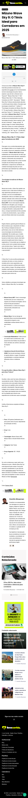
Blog (3, 742)
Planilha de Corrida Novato (9, 758)
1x (12, 81)
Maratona (4, 784)
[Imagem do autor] (4, 35)
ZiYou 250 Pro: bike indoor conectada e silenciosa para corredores (13, 585)
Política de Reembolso (8, 750)
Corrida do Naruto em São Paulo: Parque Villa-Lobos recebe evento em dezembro (20, 657)
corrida (11, 90)
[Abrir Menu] (3, 2)
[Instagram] (14, 719)
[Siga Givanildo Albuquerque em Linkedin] (13, 545)
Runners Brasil (9, 485)
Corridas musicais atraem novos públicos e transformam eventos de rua (20, 675)
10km (3, 777)
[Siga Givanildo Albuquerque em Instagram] (10, 545)
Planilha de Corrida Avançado (9, 766)
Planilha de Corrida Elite (8, 768)
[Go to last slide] (4, 578)
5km (3, 774)
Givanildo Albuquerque (13, 34)
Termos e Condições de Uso (9, 752)
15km (3, 779)
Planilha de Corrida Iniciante (9, 761)
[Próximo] (24, 578)
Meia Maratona (6, 782)
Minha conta (5, 745)
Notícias (5, 9)
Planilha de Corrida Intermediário (10, 763)
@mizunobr (14, 476)
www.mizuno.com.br (10, 470)
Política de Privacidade (8, 747)
